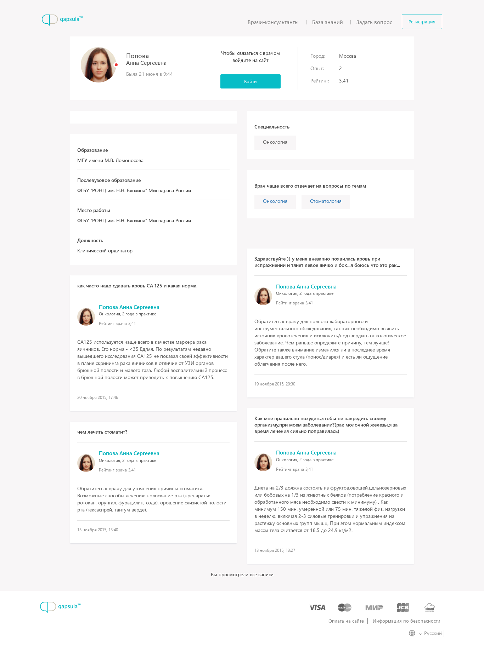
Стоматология (326, 201)
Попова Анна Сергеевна (129, 306)
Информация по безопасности (406, 621)
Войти (250, 81)
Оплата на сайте (346, 621)
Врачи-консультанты (273, 21)
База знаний (327, 21)
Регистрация (422, 21)
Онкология (275, 201)
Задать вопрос (374, 21)
